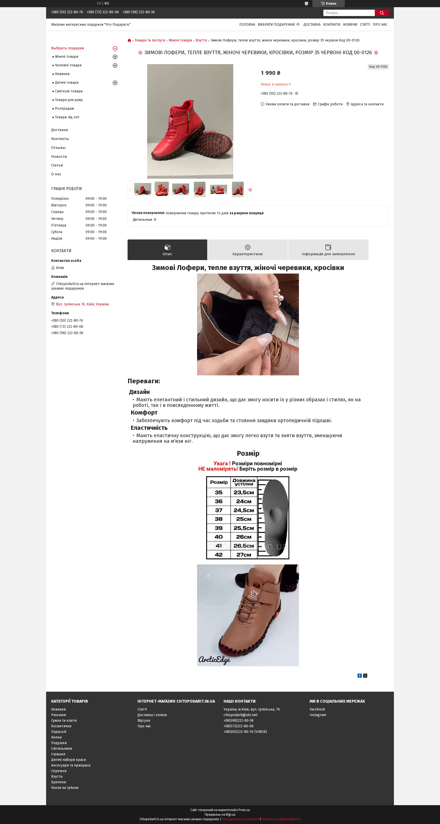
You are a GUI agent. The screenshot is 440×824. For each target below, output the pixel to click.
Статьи (57, 165)
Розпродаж (64, 108)
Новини (350, 24)
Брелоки (58, 782)
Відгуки (144, 720)
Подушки (59, 743)
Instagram (318, 715)
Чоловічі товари (68, 65)
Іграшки (58, 754)
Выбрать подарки (67, 48)
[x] (365, 676)
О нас (56, 174)
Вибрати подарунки (276, 24)
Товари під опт (67, 117)
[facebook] (360, 676)
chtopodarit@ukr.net (240, 715)
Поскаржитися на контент (240, 819)
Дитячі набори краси (68, 760)
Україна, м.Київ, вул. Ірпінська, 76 (252, 709)
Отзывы (58, 147)
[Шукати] (382, 13)
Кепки (56, 737)
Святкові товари (68, 91)
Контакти (331, 24)
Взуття (201, 40)
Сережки (58, 771)
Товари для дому (69, 100)
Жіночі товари (180, 40)
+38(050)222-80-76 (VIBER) (245, 732)
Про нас (380, 24)
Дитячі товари (66, 82)
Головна (247, 24)
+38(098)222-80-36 (239, 720)
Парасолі (58, 732)
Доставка (312, 24)
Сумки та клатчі (64, 720)
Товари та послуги (150, 40)
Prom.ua (244, 810)
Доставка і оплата (152, 715)
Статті (365, 24)
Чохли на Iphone (65, 788)
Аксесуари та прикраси (70, 765)
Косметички (61, 726)
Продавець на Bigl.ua (220, 814)
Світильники (61, 748)
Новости (59, 156)
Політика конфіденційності (281, 819)
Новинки (62, 74)
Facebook (317, 709)
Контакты (60, 138)
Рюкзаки (58, 715)
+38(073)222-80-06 (239, 726)
